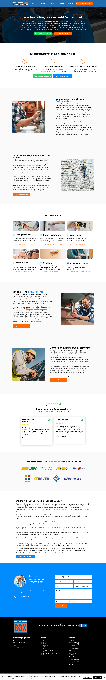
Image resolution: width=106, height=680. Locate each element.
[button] (52, 3)
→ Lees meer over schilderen (49, 271)
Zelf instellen (87, 677)
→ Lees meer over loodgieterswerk (23, 244)
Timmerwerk (22, 262)
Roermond (43, 309)
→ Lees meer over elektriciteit (76, 244)
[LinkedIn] (85, 625)
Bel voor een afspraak (49, 625)
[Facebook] (81, 625)
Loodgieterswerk (24, 234)
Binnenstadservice (79, 263)
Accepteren (98, 677)
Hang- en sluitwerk (52, 235)
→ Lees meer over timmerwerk (22, 271)
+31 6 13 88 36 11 (23, 597)
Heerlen (36, 309)
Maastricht (29, 309)
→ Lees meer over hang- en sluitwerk (51, 244)
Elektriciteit (75, 235)
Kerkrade (16, 311)
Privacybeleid (60, 678)
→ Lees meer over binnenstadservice (78, 271)
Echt (20, 311)
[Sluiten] (104, 677)
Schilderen (48, 263)
